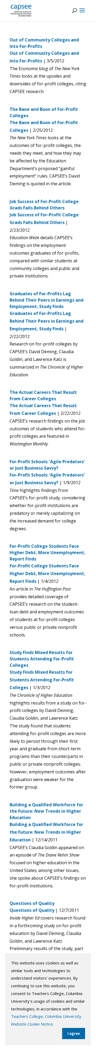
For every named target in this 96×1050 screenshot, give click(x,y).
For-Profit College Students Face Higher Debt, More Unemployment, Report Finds (47, 552)
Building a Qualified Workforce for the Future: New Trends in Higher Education (46, 811)
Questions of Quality (32, 903)
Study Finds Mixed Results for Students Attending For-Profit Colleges (42, 659)
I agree (73, 1033)
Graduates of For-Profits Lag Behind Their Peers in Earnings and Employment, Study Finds (46, 300)
